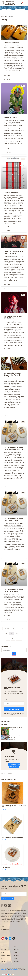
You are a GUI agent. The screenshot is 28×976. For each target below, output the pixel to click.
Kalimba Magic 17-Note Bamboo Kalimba (12, 837)
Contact (3, 961)
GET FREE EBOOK (14, 709)
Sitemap (16, 961)
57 (23, 628)
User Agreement (14, 969)
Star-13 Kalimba (6, 867)
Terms (16, 944)
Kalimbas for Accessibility (12, 192)
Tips (2, 926)
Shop (2, 947)
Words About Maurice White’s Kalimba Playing (13, 317)
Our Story (4, 944)
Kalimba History (6, 955)
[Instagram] (13, 938)
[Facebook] (6, 938)
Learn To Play (5, 950)
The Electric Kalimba (10, 117)
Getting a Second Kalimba (12, 43)
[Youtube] (2, 938)
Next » (19, 639)
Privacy (16, 947)
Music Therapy (5, 929)
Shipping (16, 950)
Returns (16, 955)
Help (15, 958)
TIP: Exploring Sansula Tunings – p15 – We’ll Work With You (13, 448)
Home (2, 16)
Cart (15, 952)
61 (22, 633)
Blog (6, 16)
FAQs (2, 958)
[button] (26, 3)
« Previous (6, 628)
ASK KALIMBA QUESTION (14, 765)
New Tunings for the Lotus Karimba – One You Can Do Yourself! (12, 375)
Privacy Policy (4, 969)
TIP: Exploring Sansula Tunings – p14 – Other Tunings (13, 519)
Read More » (7, 75)
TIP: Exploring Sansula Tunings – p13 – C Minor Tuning (13, 590)
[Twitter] (10, 938)
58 (6, 633)
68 (13, 638)
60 (17, 633)
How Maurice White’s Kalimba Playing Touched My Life (13, 252)
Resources (4, 932)
